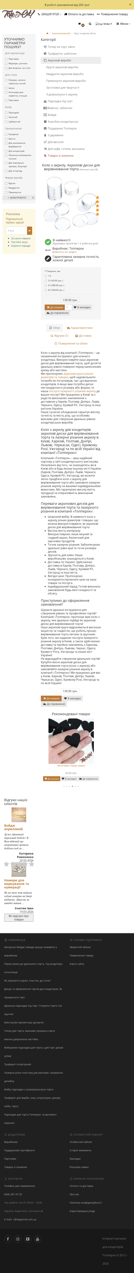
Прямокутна (15, 192)
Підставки (14, 58)
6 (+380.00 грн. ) (56, 285)
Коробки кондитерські (62, 121)
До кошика (56, 307)
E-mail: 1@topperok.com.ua (20, 1219)
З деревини (55, 135)
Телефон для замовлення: (19, 1186)
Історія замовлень (80, 1150)
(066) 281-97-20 (13, 1194)
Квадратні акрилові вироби (64, 74)
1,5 (49, 275)
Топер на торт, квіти (61, 47)
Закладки (75, 1158)
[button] (81, 24)
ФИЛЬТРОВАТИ (18, 197)
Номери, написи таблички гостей (17, 81)
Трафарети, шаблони (61, 53)
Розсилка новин (79, 1167)
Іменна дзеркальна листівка (21, 1039)
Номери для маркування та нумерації (16, 883)
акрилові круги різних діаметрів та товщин (67, 375)
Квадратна (14, 187)
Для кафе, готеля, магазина (66, 149)
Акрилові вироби (59, 60)
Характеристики (81, 328)
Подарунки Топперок (62, 128)
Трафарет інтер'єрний (17, 1064)
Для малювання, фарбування (17, 144)
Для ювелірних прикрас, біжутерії (18, 164)
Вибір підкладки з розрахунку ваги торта (28, 1089)
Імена (11, 88)
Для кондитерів (16, 150)
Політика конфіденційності (86, 1202)
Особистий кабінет (81, 1142)
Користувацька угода (82, 1211)
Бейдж (52, 115)
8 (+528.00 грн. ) (56, 290)
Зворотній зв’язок (80, 947)
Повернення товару (114, 14)
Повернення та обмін (73, 343)
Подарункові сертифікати (19, 1150)
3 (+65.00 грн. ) (55, 280)
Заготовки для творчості (62, 87)
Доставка (84, 336)
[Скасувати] (33, 197)
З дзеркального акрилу (61, 94)
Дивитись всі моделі (64, 251)
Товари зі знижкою (60, 156)
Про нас (74, 1194)
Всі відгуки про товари (19, 917)
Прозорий (14, 112)
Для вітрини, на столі (19, 67)
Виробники (11, 1142)
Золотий (13, 117)
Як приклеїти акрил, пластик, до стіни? (27, 980)
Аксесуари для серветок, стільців (18, 94)
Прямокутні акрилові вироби (66, 81)
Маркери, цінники (18, 63)
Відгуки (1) (61, 336)
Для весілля (55, 142)
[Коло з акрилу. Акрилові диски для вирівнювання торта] (71, 205)
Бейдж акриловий (13, 827)
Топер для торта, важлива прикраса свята (29, 1030)
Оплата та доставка (80, 14)
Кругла (12, 183)
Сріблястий (14, 121)
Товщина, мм (53, 271)
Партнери (10, 1158)
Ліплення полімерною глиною (20, 157)
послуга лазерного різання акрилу (72, 391)
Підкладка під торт (60, 101)
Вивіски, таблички (59, 108)
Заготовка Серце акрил (71, 765)
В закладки (83, 307)
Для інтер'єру (15, 170)
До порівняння (59, 312)
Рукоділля (13, 134)
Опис (56, 328)
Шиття (12, 138)
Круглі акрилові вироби (62, 67)
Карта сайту (77, 963)
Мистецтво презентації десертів (23, 1022)
